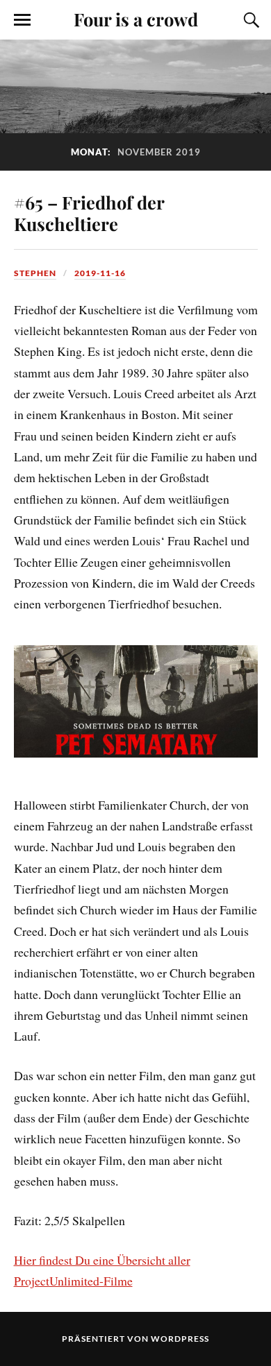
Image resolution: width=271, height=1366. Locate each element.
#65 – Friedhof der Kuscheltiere (89, 213)
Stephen (35, 273)
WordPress (180, 1338)
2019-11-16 (100, 273)
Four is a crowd (136, 19)
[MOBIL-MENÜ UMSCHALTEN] (22, 20)
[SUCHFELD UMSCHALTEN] (249, 20)
